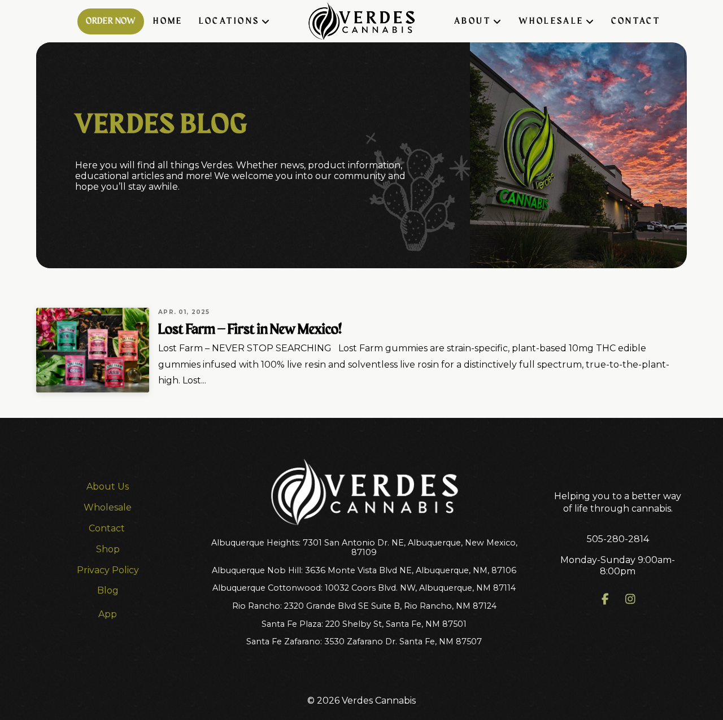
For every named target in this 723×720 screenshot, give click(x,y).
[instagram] (630, 599)
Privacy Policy (108, 570)
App (107, 614)
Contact (108, 528)
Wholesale (108, 507)
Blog (108, 590)
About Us (107, 486)
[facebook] (605, 599)
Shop (108, 549)
